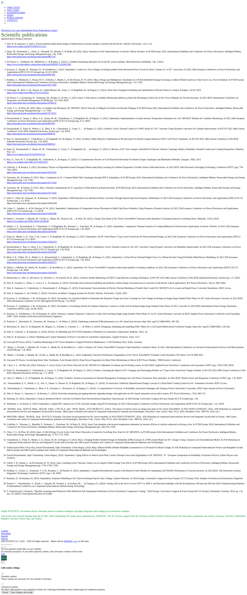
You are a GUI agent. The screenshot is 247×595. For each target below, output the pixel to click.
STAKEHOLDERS (16, 12)
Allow (4, 559)
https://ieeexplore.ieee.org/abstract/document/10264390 (31, 213)
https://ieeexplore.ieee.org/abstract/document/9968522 (31, 144)
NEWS (10, 15)
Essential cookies (9, 576)
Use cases (16, 30)
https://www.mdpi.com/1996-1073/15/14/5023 (28, 92)
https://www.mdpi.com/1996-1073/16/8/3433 (27, 162)
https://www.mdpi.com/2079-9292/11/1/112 (26, 46)
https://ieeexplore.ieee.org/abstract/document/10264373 (31, 262)
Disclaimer (6, 533)
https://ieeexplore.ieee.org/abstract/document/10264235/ (32, 242)
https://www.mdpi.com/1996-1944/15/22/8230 (28, 221)
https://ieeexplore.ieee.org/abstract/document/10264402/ (32, 272)
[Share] (5, 544)
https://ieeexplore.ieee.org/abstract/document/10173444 (31, 193)
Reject (4, 556)
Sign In (4, 538)
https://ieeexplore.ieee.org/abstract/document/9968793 (31, 134)
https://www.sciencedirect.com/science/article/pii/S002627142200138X (39, 64)
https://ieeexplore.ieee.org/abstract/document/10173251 (31, 113)
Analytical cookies (9, 587)
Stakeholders (27, 30)
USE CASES (13, 10)
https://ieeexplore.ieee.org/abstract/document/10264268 (31, 252)
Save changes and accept (21, 592)
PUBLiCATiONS (15, 18)
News (36, 30)
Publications (44, 30)
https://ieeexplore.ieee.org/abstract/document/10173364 (31, 182)
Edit (3, 554)
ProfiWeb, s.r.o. (71, 541)
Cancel (5, 592)
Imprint (4, 536)
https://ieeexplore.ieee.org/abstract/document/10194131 (31, 103)
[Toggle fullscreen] (8, 544)
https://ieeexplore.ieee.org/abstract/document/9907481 (31, 74)
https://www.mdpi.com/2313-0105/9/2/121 (26, 154)
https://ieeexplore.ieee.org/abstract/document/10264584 (31, 231)
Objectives (6, 30)
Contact (53, 30)
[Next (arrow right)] (5, 547)
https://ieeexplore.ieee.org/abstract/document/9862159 (31, 56)
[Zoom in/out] (11, 544)
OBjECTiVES (13, 7)
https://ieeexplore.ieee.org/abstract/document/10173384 (31, 85)
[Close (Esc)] (2, 544)
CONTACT (12, 20)
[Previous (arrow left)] (2, 547)
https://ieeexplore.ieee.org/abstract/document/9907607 (31, 123)
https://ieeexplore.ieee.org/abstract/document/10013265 (31, 172)
